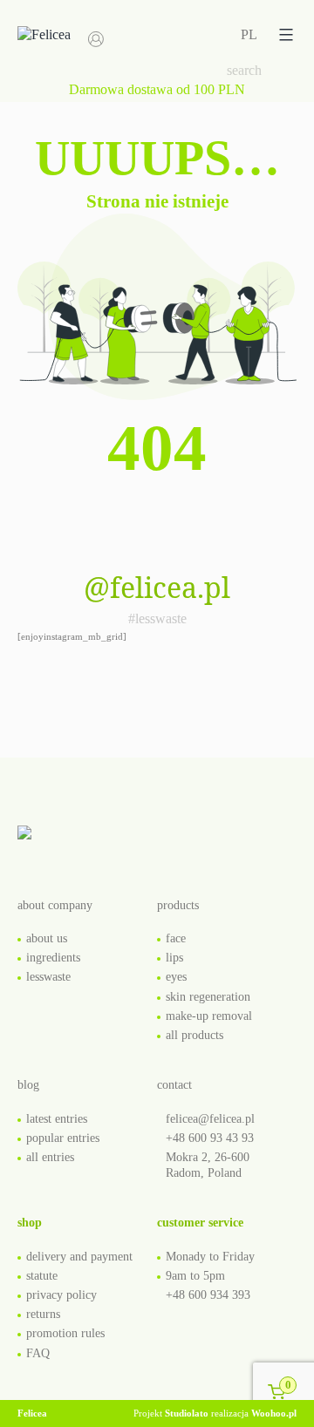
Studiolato (186, 1413)
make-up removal (209, 1016)
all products (194, 1035)
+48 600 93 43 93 (210, 1138)
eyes (176, 976)
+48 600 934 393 (208, 1294)
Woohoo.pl (274, 1413)
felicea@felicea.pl (210, 1118)
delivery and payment (79, 1256)
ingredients (53, 957)
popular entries (62, 1138)
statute (42, 1275)
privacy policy (61, 1294)
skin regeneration (208, 996)
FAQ (38, 1353)
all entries (50, 1157)
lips (174, 957)
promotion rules (65, 1333)
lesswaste (48, 976)
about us (46, 938)
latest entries (56, 1118)
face (176, 938)
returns (43, 1314)
